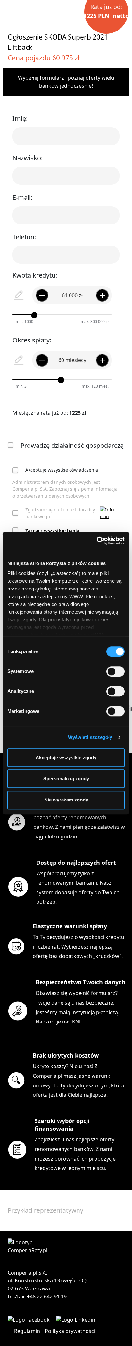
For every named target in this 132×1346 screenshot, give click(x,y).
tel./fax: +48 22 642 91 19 (37, 1296)
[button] (110, 513)
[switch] (115, 671)
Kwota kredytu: (34, 275)
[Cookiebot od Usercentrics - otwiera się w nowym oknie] (97, 540)
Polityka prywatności (70, 1330)
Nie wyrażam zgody (66, 799)
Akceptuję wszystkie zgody (66, 757)
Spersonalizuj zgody (66, 778)
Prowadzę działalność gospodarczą (72, 445)
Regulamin (27, 1330)
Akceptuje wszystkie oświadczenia (61, 470)
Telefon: (24, 237)
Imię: (20, 118)
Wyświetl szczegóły (90, 737)
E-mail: (22, 197)
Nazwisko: (27, 158)
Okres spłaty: (31, 340)
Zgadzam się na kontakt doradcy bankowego (60, 513)
